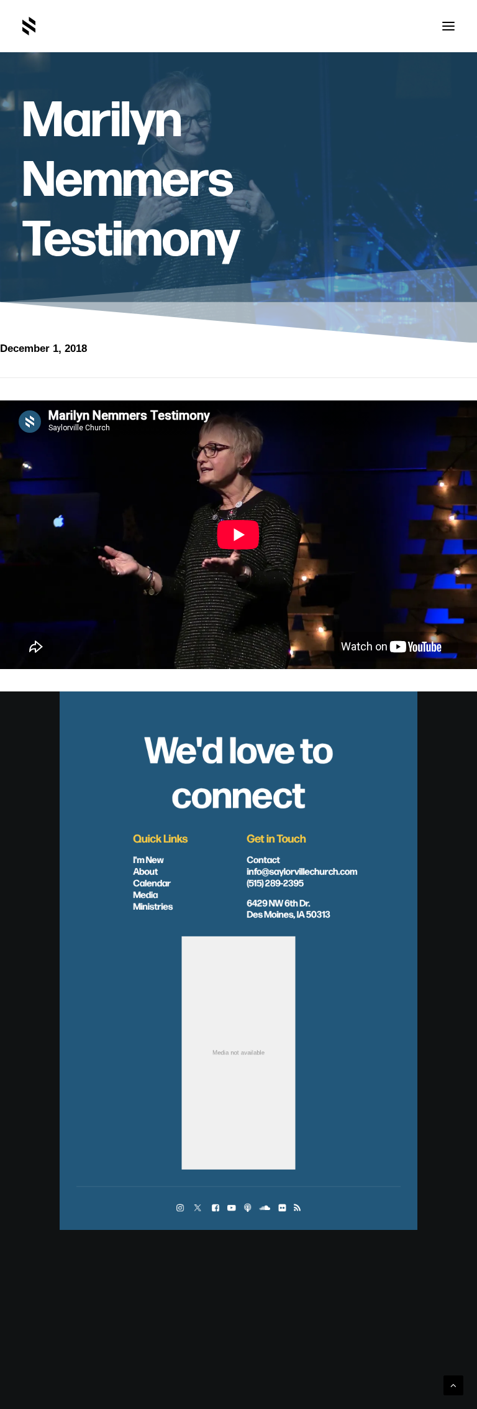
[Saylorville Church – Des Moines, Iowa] (28, 26)
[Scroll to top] (453, 1384)
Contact (263, 859)
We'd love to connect (238, 770)
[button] (448, 26)
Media (145, 894)
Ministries (153, 906)
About (145, 870)
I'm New (148, 859)
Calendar (152, 882)
